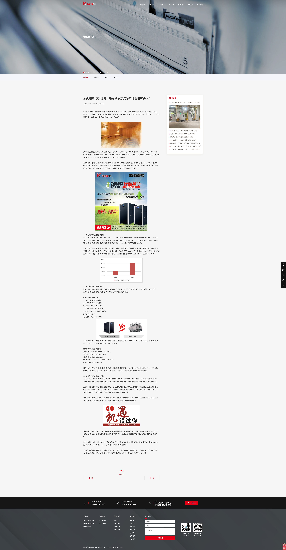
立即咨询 (193, 503)
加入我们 (132, 539)
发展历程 (132, 530)
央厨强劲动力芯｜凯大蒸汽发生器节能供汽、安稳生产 (184, 130)
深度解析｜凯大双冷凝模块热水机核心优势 (181, 137)
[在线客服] (283, 264)
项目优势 (117, 523)
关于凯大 (133, 516)
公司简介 (132, 523)
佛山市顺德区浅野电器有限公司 (103, 547)
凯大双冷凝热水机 (88, 523)
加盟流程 (117, 530)
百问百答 (116, 77)
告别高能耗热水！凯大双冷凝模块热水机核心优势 (183, 140)
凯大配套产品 (87, 526)
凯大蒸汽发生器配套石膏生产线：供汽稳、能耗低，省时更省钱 (185, 146)
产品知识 (106, 77)
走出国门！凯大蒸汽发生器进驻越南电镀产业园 (182, 134)
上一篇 (91, 478)
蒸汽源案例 (102, 520)
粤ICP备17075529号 (117, 547)
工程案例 (102, 516)
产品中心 (86, 516)
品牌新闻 (105, 72)
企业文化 (132, 533)
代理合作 (117, 516)
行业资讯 (96, 77)
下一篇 (152, 478)
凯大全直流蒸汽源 (88, 520)
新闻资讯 (98, 72)
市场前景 (117, 520)
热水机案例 (102, 523)
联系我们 (132, 536)
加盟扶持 (117, 526)
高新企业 (132, 520)
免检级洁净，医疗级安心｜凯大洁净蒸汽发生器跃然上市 (185, 149)
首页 (93, 72)
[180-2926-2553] (283, 275)
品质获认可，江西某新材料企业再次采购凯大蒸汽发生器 (185, 143)
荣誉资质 (132, 526)
